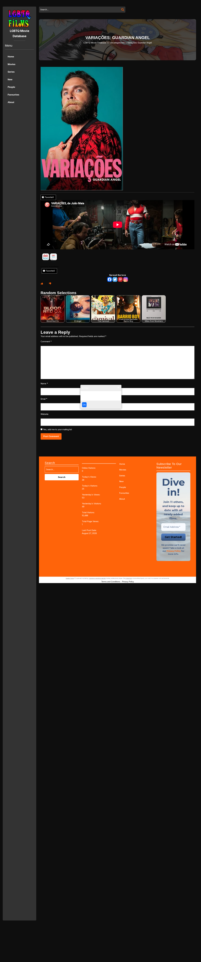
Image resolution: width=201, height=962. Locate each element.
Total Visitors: (88, 512)
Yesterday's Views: (91, 494)
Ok (84, 404)
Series (11, 72)
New (10, 79)
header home (70, 578)
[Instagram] (125, 279)
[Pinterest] (120, 279)
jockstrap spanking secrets (97, 578)
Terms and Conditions (110, 581)
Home (11, 56)
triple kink (129, 578)
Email (44, 399)
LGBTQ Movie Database (94, 42)
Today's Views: (89, 477)
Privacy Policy (174, 551)
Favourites (13, 94)
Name (44, 383)
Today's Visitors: (90, 485)
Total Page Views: (90, 521)
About (11, 102)
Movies (11, 64)
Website (44, 414)
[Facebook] (109, 279)
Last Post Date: (89, 530)
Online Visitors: (89, 468)
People (11, 87)
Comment (46, 341)
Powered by (45, 267)
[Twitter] (115, 279)
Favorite (49, 197)
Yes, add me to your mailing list (57, 429)
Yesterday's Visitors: (92, 503)
